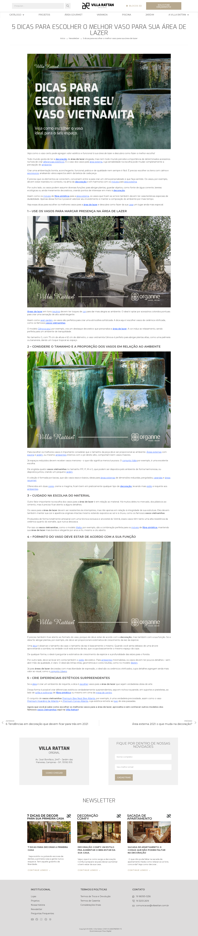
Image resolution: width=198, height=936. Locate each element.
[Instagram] (41, 919)
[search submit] (68, 6)
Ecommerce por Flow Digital (100, 931)
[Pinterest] (45, 919)
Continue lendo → (39, 870)
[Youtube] (32, 919)
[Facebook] (36, 919)
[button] (133, 6)
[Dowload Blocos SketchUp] (50, 919)
